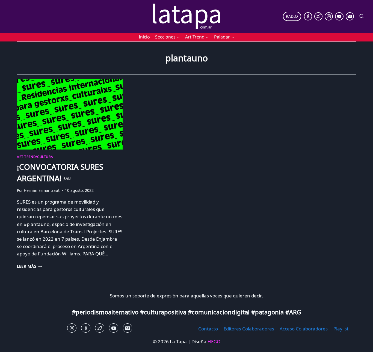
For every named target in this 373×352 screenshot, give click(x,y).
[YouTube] (339, 16)
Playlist (340, 329)
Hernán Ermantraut (42, 190)
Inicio (144, 37)
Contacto (208, 329)
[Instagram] (329, 16)
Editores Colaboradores (249, 329)
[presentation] (70, 114)
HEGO (214, 341)
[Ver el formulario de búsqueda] (361, 16)
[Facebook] (308, 16)
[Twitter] (318, 16)
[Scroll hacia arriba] (13, 343)
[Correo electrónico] (350, 16)
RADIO (292, 16)
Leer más (29, 266)
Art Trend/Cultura (35, 156)
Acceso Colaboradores (304, 329)
